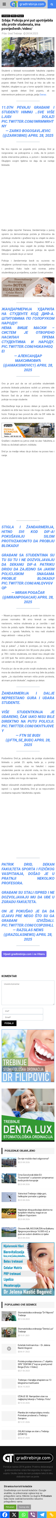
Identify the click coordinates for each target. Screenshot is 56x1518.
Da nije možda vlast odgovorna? (33, 1158)
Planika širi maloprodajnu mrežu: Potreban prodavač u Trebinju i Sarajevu (34, 1415)
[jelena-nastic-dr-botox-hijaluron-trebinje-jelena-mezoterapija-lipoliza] (28, 296)
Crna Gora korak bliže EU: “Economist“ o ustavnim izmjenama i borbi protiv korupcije (36, 1178)
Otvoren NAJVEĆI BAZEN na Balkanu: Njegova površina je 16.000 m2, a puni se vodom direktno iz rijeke (36, 1231)
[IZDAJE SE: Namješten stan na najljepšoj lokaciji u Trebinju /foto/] (9, 1400)
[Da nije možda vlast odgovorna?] (9, 1162)
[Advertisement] (28, 199)
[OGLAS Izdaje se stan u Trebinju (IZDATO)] (9, 1435)
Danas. (43, 94)
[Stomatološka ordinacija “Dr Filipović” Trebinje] (9, 1316)
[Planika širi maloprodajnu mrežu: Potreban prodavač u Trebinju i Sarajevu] (9, 1416)
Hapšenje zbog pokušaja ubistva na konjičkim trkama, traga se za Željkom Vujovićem (35, 1213)
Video (14, 16)
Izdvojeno (6, 16)
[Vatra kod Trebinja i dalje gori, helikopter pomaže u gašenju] (9, 1197)
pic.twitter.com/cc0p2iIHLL (28, 925)
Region (20, 16)
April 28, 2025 (40, 135)
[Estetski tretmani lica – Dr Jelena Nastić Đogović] (9, 1349)
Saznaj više (24, 1507)
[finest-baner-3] (28, 436)
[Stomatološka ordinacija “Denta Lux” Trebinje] (9, 1332)
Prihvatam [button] (10, 1507)
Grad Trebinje (15, 33)
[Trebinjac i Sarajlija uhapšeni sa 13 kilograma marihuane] (9, 1383)
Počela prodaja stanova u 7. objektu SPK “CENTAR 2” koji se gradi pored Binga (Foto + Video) (35, 1364)
